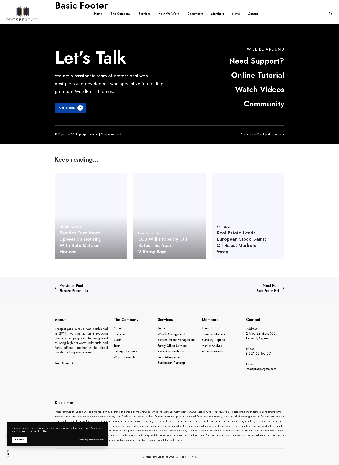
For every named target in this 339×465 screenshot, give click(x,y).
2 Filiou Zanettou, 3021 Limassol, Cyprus (261, 335)
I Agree (19, 439)
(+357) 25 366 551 (259, 353)
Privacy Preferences (91, 439)
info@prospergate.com (261, 369)
